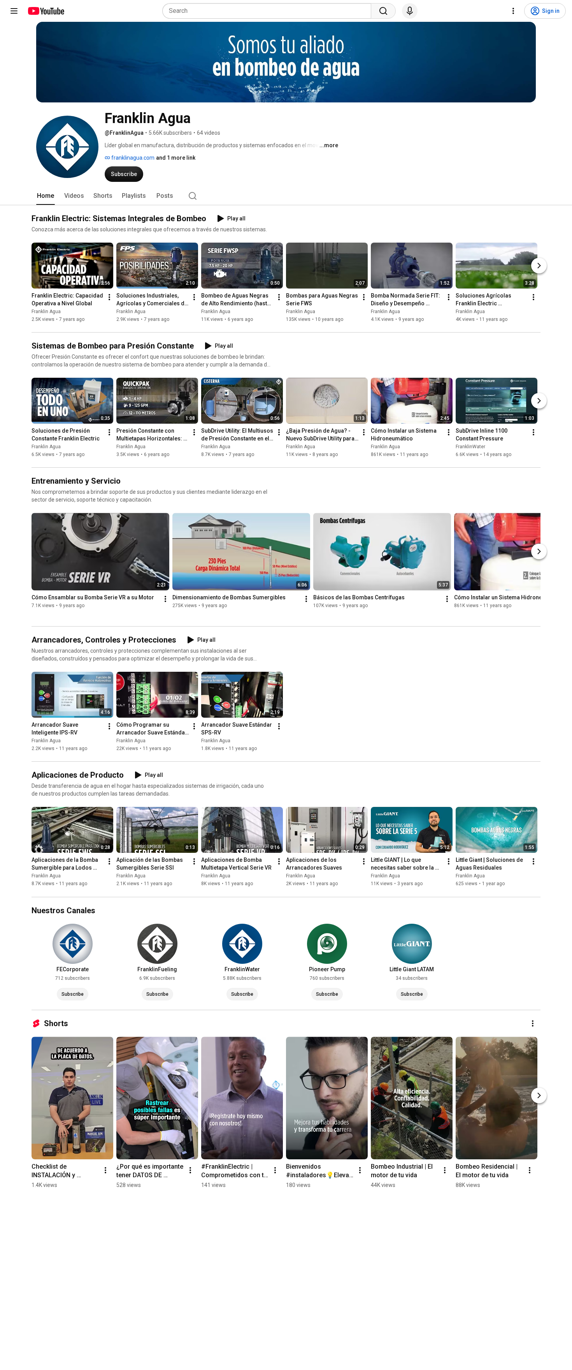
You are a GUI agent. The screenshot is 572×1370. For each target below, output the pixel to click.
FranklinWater (470, 446)
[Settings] (513, 11)
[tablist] (286, 196)
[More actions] (109, 297)
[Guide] (14, 11)
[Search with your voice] (410, 11)
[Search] (383, 11)
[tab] (45, 196)
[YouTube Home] (46, 11)
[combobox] (269, 11)
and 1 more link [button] (175, 158)
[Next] (539, 265)
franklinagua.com (132, 158)
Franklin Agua (46, 311)
